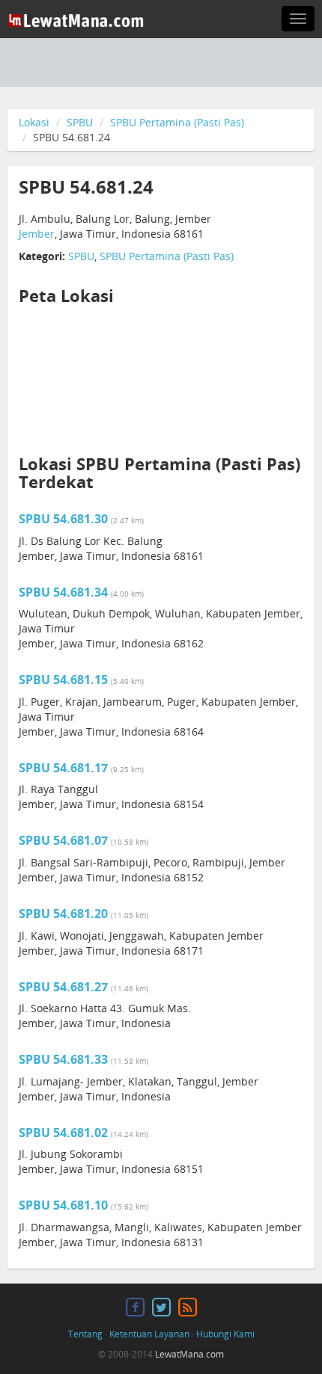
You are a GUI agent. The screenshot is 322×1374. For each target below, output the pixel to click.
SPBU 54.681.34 (63, 592)
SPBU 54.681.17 (63, 768)
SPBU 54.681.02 (63, 1132)
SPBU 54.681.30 (63, 519)
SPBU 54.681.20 (63, 913)
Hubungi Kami (225, 1334)
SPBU (80, 122)
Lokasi (34, 122)
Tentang (85, 1334)
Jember (37, 234)
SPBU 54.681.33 (63, 1059)
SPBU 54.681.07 (63, 840)
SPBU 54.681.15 (63, 679)
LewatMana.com (189, 1354)
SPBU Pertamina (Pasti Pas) (177, 122)
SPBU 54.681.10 (63, 1205)
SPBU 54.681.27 (63, 987)
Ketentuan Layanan (149, 1334)
